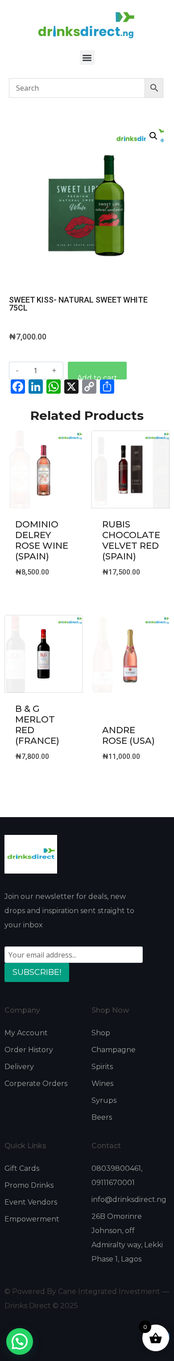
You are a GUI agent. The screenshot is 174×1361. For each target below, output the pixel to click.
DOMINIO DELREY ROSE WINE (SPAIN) (41, 540)
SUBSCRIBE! (36, 972)
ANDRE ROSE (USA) (128, 735)
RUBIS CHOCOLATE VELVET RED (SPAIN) (131, 540)
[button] (87, 57)
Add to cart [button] (43, 595)
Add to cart (97, 376)
